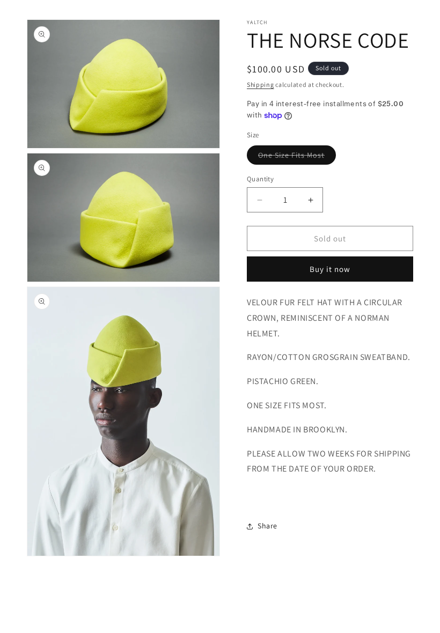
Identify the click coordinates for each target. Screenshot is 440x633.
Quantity (260, 178)
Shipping (260, 84)
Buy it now (330, 269)
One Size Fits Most (297, 157)
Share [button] (267, 526)
